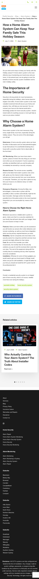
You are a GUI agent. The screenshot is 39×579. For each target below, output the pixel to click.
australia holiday (9, 285)
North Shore (6, 510)
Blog (4, 404)
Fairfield (5, 491)
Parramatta (6, 523)
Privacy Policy (7, 406)
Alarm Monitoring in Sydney (11, 458)
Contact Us (6, 418)
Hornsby (5, 515)
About (4, 398)
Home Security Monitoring (11, 445)
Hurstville (6, 520)
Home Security (7, 442)
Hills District (6, 505)
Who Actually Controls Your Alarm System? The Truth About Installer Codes (19, 359)
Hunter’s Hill (6, 518)
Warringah (6, 539)
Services (5, 401)
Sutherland (6, 537)
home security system (25, 285)
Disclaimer (6, 415)
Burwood (5, 480)
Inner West (6, 507)
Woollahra (6, 547)
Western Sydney (8, 553)
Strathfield (6, 534)
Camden (5, 483)
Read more (7, 369)
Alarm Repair (7, 434)
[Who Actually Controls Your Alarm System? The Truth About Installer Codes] (19, 336)
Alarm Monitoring (8, 456)
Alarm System (22, 41)
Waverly (5, 542)
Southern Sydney (8, 550)
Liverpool (5, 493)
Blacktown (6, 475)
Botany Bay (6, 478)
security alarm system (11, 289)
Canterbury (6, 488)
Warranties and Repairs (10, 412)
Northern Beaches (8, 512)
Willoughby (6, 545)
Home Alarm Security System (12, 439)
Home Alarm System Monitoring (13, 437)
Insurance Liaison (8, 409)
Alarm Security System (10, 461)
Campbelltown (7, 485)
